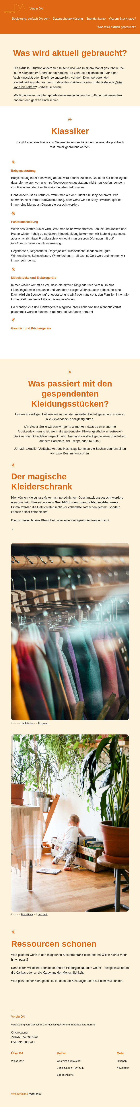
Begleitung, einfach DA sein (30, 18)
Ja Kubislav (27, 723)
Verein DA (36, 8)
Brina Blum (27, 914)
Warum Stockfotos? (122, 18)
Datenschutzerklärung (68, 18)
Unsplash (43, 723)
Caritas (21, 972)
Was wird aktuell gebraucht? (116, 27)
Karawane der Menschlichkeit (63, 972)
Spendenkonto (96, 18)
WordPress (34, 1093)
